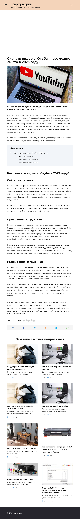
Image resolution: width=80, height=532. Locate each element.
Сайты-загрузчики (25, 156)
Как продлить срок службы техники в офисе (20, 407)
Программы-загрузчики (28, 159)
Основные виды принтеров (20, 479)
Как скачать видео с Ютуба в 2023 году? (31, 153)
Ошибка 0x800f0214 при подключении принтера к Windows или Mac (54, 490)
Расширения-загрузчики (28, 163)
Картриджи (21, 4)
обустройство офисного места (21, 448)
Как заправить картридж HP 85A (57, 447)
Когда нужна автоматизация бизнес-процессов (20, 368)
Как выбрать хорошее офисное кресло (56, 368)
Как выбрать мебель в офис (55, 406)
